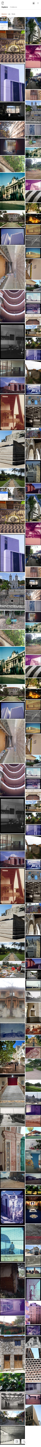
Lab (9, 14)
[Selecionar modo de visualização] (17, 1441)
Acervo (4, 14)
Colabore (13, 7)
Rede (13, 14)
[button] (33, 3)
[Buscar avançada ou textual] (24, 1441)
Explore (5, 7)
